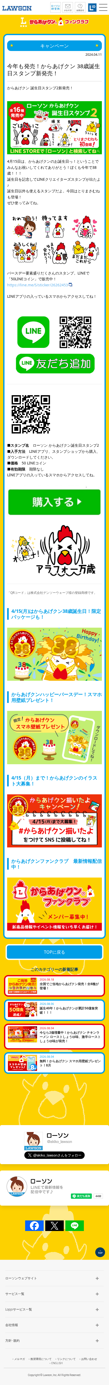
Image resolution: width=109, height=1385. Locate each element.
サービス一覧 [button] (14, 1294)
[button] (103, 7)
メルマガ (19, 1359)
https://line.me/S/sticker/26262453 (37, 284)
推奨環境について (41, 1359)
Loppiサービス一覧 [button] (18, 1309)
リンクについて (66, 1359)
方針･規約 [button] (12, 1340)
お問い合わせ (89, 1359)
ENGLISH (57, 1363)
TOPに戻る (54, 952)
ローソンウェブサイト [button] (21, 1278)
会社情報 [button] (11, 1325)
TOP (100, 1252)
